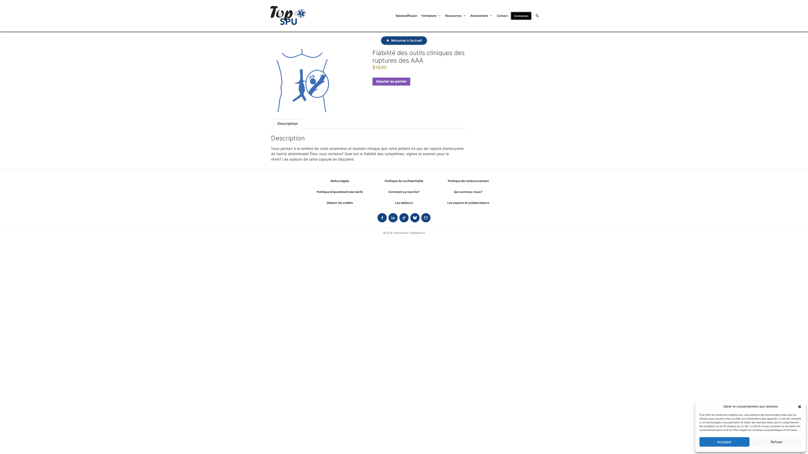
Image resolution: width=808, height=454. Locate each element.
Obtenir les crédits (340, 203)
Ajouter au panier (391, 81)
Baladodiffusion (406, 15)
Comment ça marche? (404, 192)
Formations (429, 15)
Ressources (453, 15)
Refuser (777, 442)
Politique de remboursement (468, 181)
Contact (502, 15)
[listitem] (382, 217)
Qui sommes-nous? (468, 192)
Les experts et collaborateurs (468, 203)
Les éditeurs (404, 203)
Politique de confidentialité (404, 181)
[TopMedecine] (288, 16)
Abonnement (479, 15)
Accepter (724, 442)
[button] (799, 406)
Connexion (521, 16)
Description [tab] (287, 123)
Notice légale (340, 181)
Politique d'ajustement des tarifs (340, 192)
